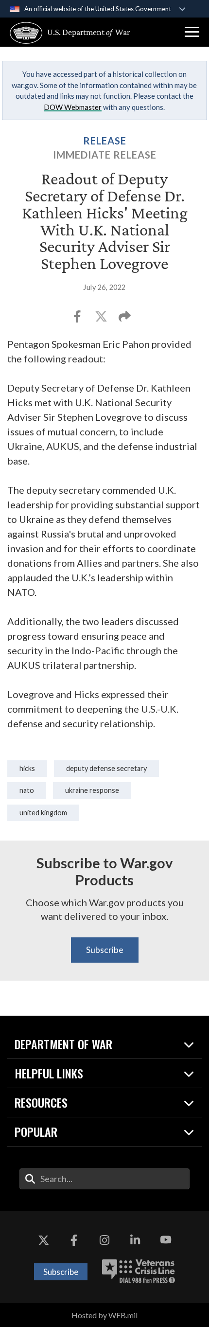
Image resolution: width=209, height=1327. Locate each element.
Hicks (27, 768)
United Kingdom (43, 812)
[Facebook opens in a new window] (74, 1240)
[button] (192, 32)
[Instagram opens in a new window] (104, 1240)
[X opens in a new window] (43, 1240)
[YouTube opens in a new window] (166, 1240)
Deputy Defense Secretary (106, 768)
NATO (26, 790)
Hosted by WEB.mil (104, 1315)
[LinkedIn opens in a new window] (135, 1240)
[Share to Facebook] (78, 319)
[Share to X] (102, 319)
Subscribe (104, 949)
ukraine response (92, 790)
